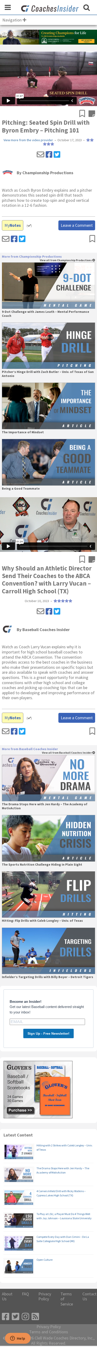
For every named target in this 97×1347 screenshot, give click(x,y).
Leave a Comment (77, 225)
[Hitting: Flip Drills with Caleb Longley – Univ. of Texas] (48, 894)
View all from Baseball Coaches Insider (67, 752)
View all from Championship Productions (66, 260)
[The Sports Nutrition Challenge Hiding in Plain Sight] (48, 838)
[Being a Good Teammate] (48, 462)
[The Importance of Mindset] (48, 406)
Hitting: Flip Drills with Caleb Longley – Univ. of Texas (42, 921)
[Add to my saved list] (84, 114)
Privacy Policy (44, 1296)
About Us (7, 1296)
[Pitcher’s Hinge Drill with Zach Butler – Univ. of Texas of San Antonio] (48, 345)
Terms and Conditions (48, 1332)
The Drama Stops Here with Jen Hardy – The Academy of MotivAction (44, 806)
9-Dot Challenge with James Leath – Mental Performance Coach (45, 314)
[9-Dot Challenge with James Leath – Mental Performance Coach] (48, 285)
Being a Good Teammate (21, 489)
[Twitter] (57, 154)
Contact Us (89, 1296)
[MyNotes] (92, 114)
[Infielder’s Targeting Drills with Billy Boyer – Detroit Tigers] (48, 951)
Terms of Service (67, 1299)
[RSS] (35, 1317)
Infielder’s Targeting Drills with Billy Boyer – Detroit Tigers (47, 977)
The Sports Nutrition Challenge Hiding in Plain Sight (42, 865)
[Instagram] (25, 1317)
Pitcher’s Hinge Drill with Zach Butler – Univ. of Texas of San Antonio (48, 374)
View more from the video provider (28, 140)
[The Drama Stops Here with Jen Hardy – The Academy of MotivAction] (48, 778)
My (12, 225)
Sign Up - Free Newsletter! (48, 1033)
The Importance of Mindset (23, 432)
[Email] (40, 154)
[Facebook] (49, 154)
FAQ (25, 1294)
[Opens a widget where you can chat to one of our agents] (18, 1339)
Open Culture (44, 1259)
